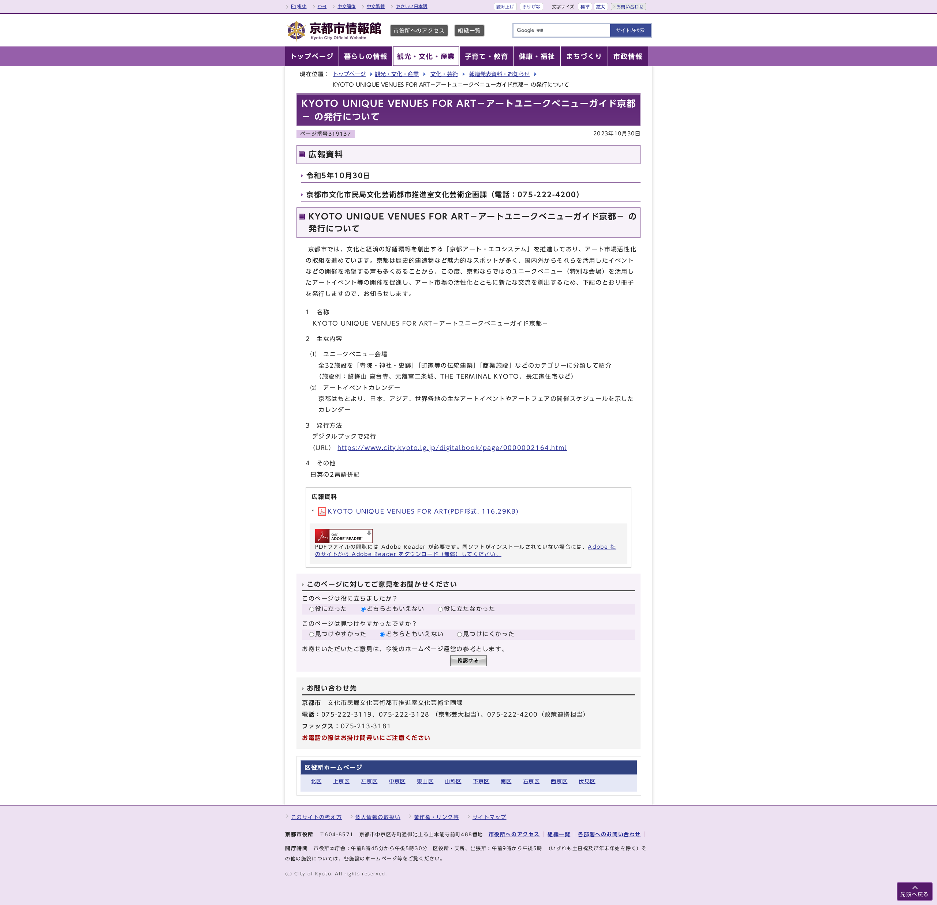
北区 (316, 781)
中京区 (397, 781)
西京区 (559, 781)
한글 (322, 6)
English (299, 6)
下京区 (481, 781)
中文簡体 (346, 6)
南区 (506, 781)
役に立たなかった (470, 609)
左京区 (369, 781)
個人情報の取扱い (378, 817)
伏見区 (587, 781)
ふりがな (531, 6)
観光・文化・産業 (397, 74)
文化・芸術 (444, 74)
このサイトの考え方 (316, 817)
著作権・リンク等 (436, 817)
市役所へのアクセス (419, 30)
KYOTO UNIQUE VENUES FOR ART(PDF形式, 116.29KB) (423, 511)
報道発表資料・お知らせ (499, 74)
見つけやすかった (341, 634)
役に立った (331, 609)
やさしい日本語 (412, 6)
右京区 (531, 781)
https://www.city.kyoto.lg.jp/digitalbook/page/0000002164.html (452, 448)
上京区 (341, 781)
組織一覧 (469, 30)
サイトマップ (490, 817)
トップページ (349, 74)
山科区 (453, 781)
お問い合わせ (629, 6)
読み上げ (505, 6)
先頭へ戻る (914, 894)
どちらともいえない (396, 609)
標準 (585, 6)
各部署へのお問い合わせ (609, 834)
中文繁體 (376, 6)
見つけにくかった (489, 634)
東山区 (425, 781)
